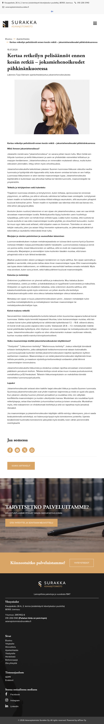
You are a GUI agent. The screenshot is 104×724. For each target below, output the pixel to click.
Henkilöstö (10, 656)
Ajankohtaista (11, 650)
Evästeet (9, 680)
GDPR (8, 677)
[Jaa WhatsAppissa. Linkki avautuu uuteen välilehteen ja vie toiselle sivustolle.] (32, 450)
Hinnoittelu (10, 647)
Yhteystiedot (81, 563)
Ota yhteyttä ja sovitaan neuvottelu (31, 522)
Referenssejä (11, 660)
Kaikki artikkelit (21, 465)
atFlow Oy (81, 720)
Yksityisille (10, 653)
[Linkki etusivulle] (20, 24)
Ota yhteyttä (11, 663)
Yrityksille (9, 643)
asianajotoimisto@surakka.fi (17, 7)
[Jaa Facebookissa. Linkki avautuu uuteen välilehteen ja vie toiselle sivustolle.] (11, 450)
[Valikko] (95, 23)
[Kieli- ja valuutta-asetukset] (52, 11)
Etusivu (8, 640)
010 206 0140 (83, 3)
